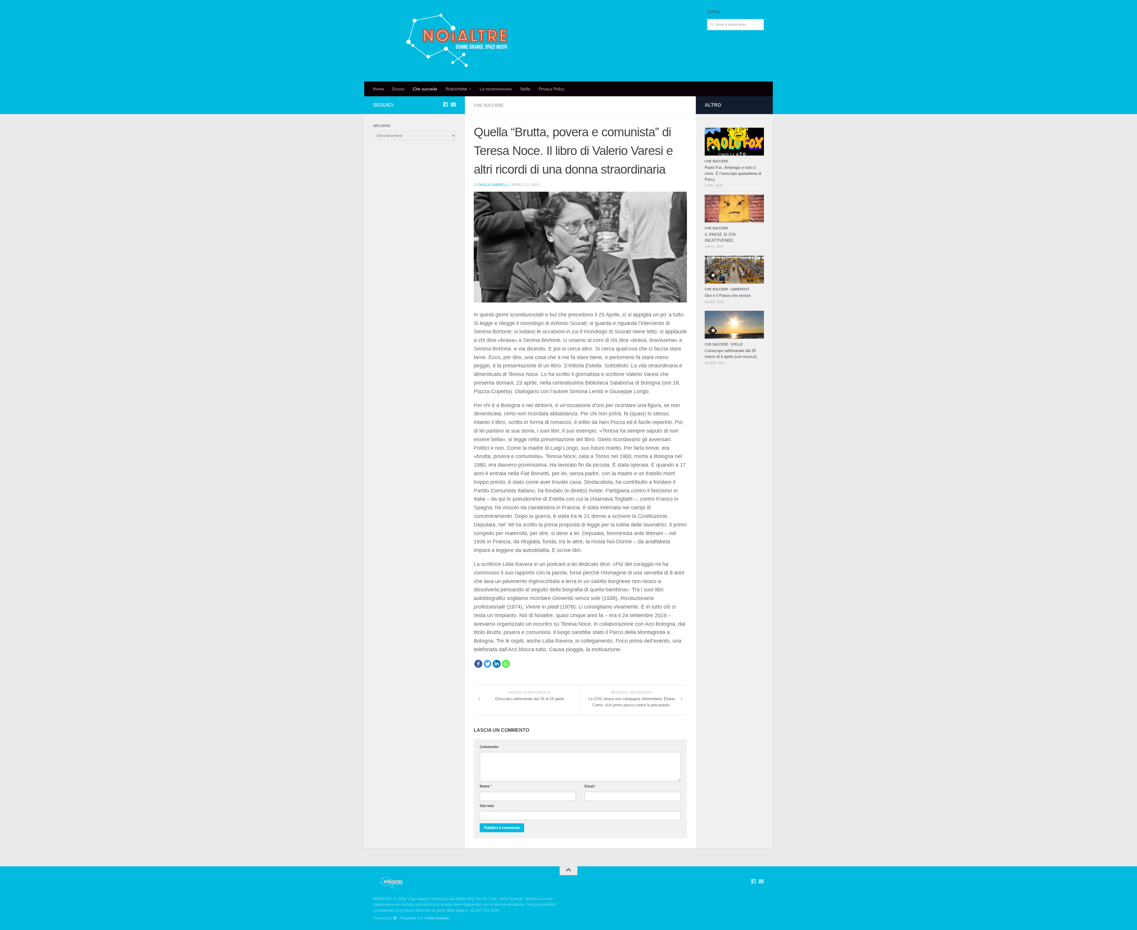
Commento (489, 747)
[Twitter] (488, 664)
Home (378, 89)
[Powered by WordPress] (395, 918)
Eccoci (398, 89)
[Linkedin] (497, 664)
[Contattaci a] (453, 104)
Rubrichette (456, 89)
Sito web (487, 806)
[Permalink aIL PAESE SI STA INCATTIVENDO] (734, 209)
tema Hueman (438, 918)
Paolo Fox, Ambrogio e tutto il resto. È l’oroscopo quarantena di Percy (733, 173)
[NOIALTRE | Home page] (458, 41)
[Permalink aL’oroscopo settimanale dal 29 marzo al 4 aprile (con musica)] (734, 325)
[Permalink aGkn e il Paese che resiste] (734, 270)
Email (590, 786)
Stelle (525, 89)
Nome (486, 786)
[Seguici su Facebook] (445, 104)
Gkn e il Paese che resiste (727, 295)
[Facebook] (478, 664)
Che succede (425, 89)
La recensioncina (496, 89)
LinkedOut (740, 289)
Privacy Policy (551, 89)
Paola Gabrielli (493, 185)
